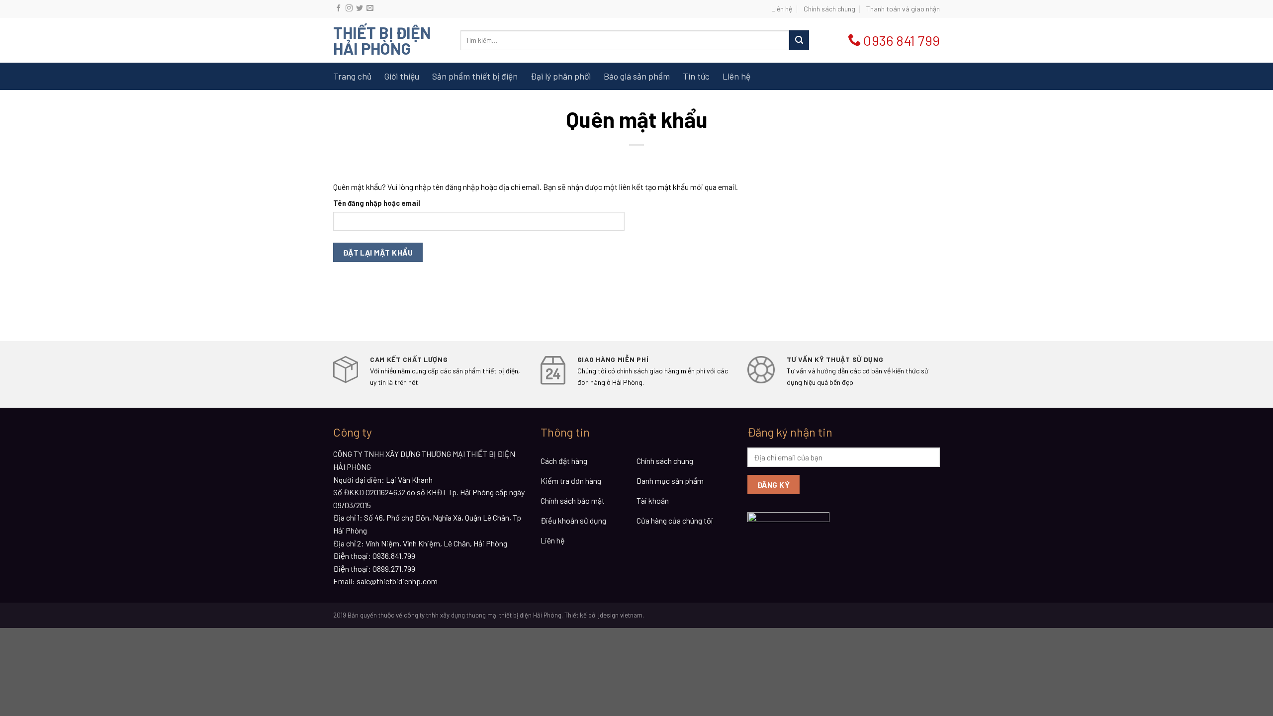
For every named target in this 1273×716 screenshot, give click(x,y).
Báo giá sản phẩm (637, 76)
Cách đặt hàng (564, 460)
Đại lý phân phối (561, 76)
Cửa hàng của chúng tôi (674, 520)
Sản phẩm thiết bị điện (475, 76)
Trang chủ (352, 76)
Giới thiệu (401, 76)
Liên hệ (781, 8)
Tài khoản (652, 500)
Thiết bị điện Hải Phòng (382, 40)
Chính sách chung (829, 8)
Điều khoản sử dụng (573, 520)
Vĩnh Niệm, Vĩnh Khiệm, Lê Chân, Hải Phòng (436, 543)
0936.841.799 (393, 555)
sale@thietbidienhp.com (397, 581)
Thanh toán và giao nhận (903, 8)
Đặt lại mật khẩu (378, 252)
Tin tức (696, 76)
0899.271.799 (393, 568)
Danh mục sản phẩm (670, 480)
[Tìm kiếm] (799, 40)
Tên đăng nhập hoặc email (376, 203)
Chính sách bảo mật (573, 500)
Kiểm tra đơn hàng (571, 480)
